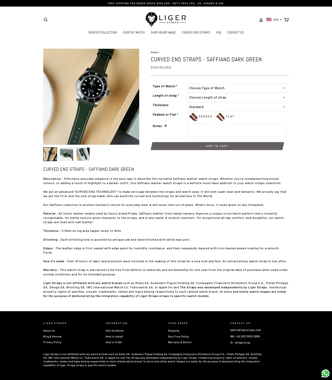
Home (154, 52)
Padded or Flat (165, 114)
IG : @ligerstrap (240, 342)
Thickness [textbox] (161, 105)
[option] (166, 3)
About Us (49, 330)
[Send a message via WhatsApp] (325, 373)
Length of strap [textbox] (166, 95)
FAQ (218, 32)
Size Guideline (115, 330)
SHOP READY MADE (163, 32)
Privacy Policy (52, 342)
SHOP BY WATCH (134, 32)
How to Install (114, 336)
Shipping (173, 330)
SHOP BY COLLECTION (102, 32)
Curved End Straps (196, 32)
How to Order (114, 342)
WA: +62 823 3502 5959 (245, 336)
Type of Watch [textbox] (165, 86)
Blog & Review (52, 336)
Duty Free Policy (178, 336)
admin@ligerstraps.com (245, 329)
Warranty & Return (180, 342)
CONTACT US (235, 32)
